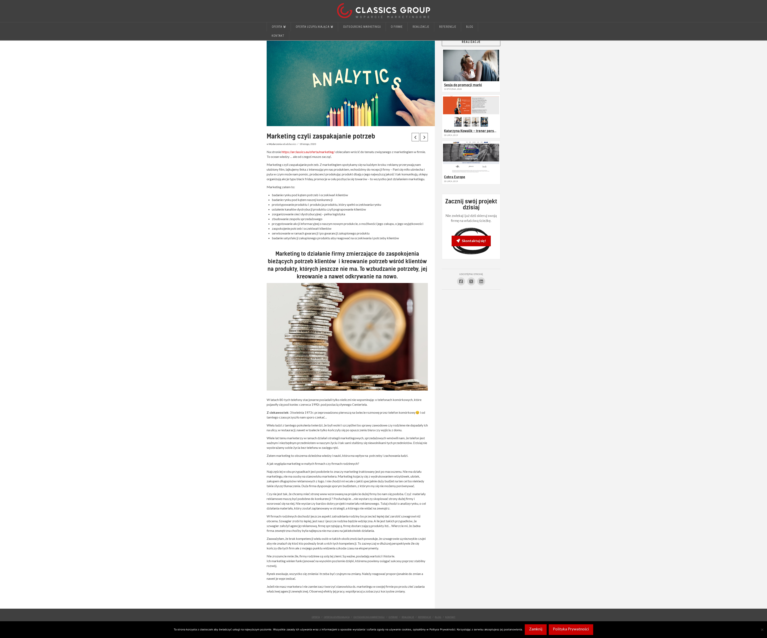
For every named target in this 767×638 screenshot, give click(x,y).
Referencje (424, 617)
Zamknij (535, 629)
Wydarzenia (275, 143)
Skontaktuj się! (474, 240)
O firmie (393, 617)
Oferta (316, 617)
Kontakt (450, 617)
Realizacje (408, 617)
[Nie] (762, 630)
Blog (438, 617)
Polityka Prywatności (571, 629)
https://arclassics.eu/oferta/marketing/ (308, 152)
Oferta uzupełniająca (337, 617)
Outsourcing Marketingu (368, 617)
